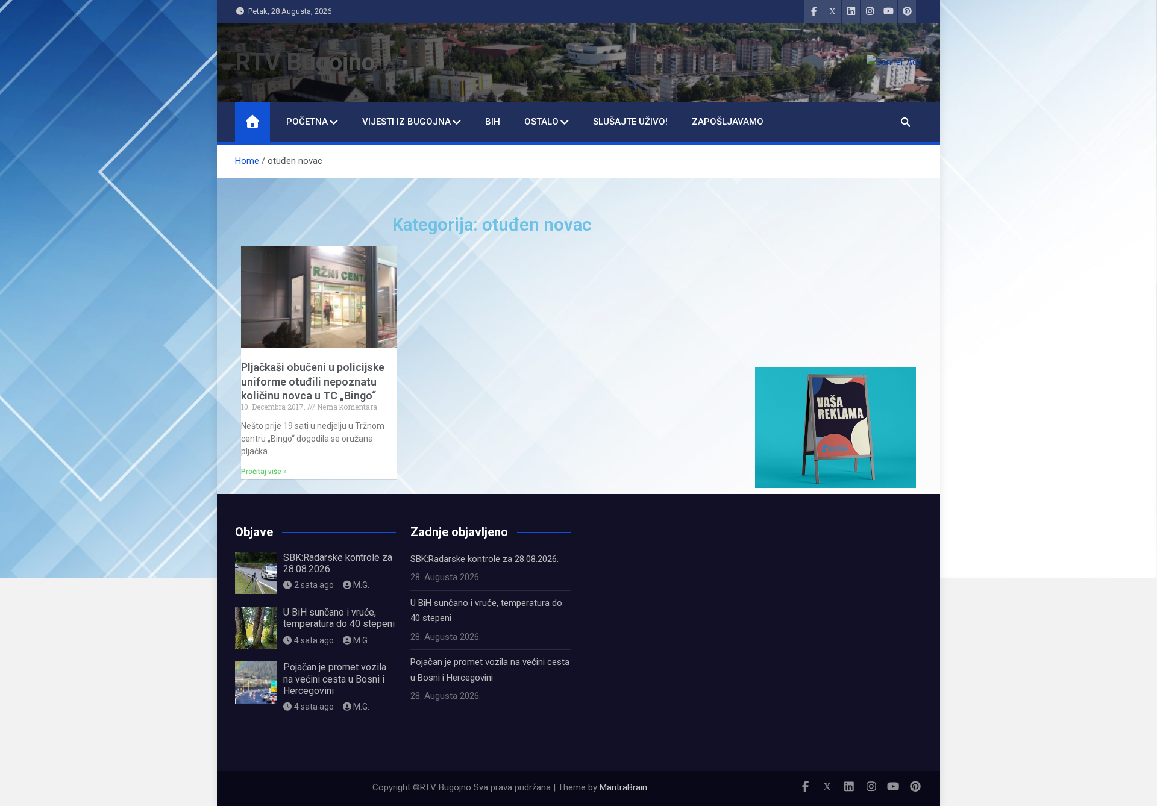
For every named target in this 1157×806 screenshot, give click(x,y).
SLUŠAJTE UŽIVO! (630, 121)
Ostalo (541, 121)
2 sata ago (314, 585)
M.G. (361, 585)
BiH (492, 121)
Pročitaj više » (264, 471)
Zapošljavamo (727, 121)
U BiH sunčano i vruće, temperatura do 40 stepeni (339, 618)
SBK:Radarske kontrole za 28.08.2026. (484, 559)
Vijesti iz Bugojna (406, 121)
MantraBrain (623, 787)
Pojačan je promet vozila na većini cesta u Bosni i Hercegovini (334, 678)
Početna (307, 121)
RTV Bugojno (305, 62)
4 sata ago (314, 640)
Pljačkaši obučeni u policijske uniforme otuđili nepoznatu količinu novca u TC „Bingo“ (312, 381)
